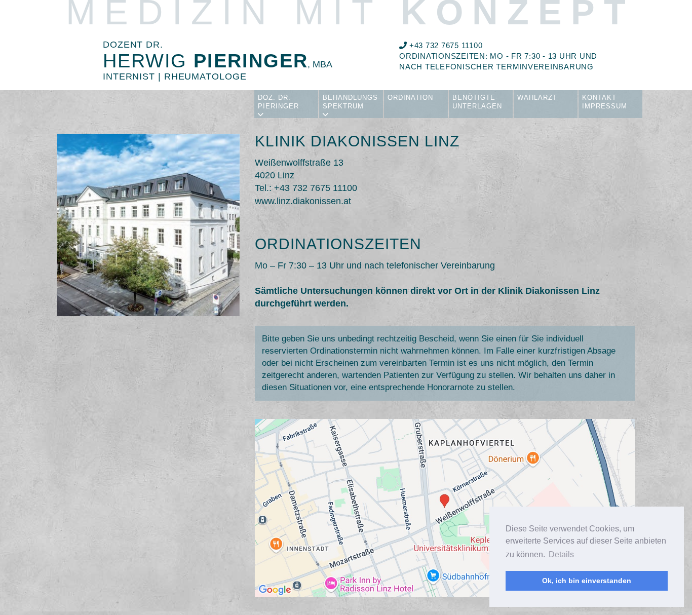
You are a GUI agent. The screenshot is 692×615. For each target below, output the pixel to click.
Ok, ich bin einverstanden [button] (586, 580)
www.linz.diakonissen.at (303, 201)
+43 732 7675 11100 (444, 45)
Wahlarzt (537, 97)
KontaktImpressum (604, 102)
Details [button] (561, 554)
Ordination (410, 97)
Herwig (217, 60)
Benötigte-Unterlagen (477, 102)
